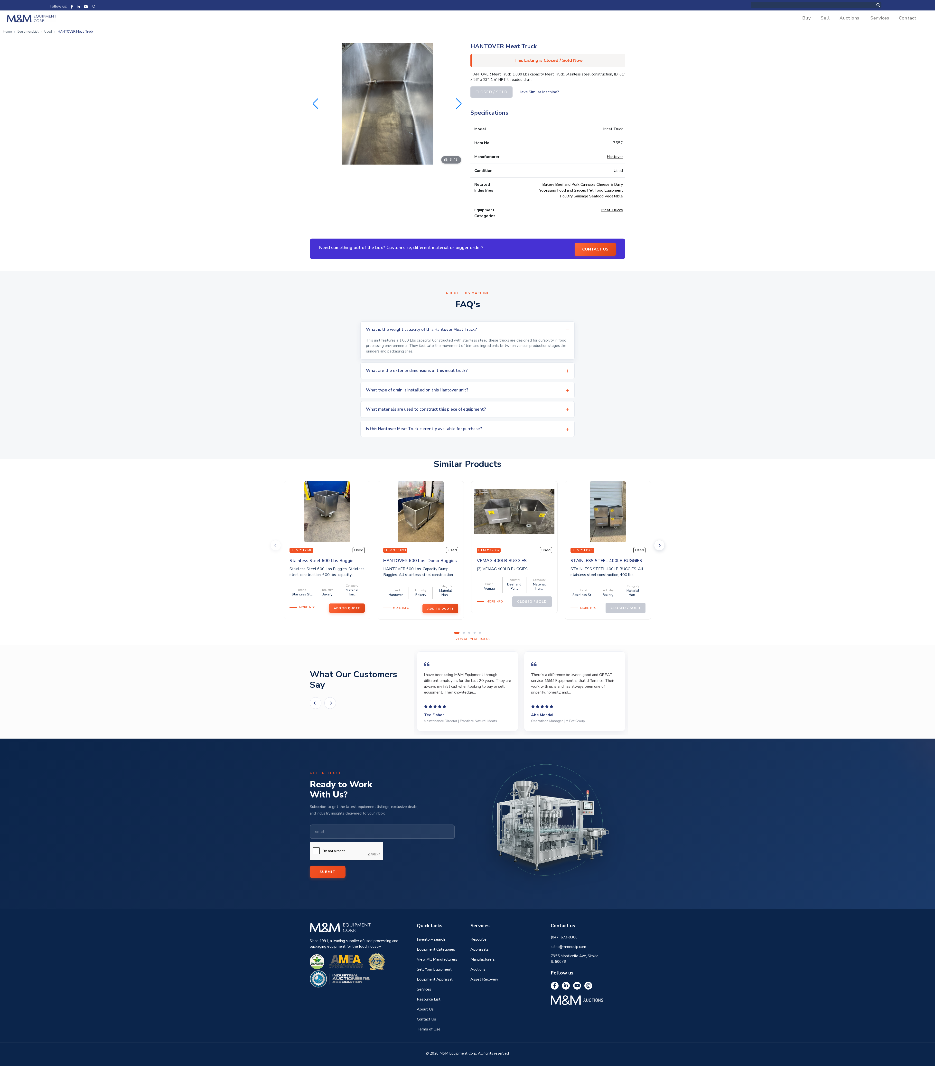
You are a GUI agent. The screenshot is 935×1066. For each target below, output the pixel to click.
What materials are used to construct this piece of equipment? (426, 409)
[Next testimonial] (330, 703)
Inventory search (431, 939)
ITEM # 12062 (488, 550)
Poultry (566, 196)
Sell (825, 18)
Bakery (548, 184)
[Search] (883, 5)
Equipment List (28, 31)
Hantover (615, 156)
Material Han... (352, 592)
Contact (907, 18)
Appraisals (479, 949)
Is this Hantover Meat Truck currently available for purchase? (424, 429)
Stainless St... (302, 594)
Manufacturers (482, 959)
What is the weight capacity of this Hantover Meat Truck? (421, 329)
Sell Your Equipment (434, 969)
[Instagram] (93, 6)
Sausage (581, 196)
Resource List (428, 999)
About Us (425, 1009)
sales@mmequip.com (568, 946)
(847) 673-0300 (564, 937)
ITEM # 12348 (301, 550)
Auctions (849, 18)
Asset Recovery (484, 979)
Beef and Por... (514, 586)
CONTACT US (595, 249)
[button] (459, 103)
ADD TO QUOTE (347, 608)
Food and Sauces (571, 190)
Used (48, 31)
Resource (478, 939)
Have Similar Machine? (538, 92)
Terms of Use (428, 1029)
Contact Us (426, 1019)
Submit (327, 872)
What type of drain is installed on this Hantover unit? (417, 390)
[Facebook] (72, 6)
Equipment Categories (436, 949)
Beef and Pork (567, 184)
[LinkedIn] (78, 6)
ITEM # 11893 (395, 550)
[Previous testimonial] (315, 703)
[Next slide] (659, 545)
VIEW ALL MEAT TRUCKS (472, 639)
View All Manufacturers (437, 959)
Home (7, 31)
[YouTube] (86, 6)
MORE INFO (307, 607)
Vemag (489, 588)
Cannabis (588, 184)
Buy (806, 18)
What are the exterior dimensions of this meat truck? (417, 370)
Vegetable (614, 196)
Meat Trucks (612, 210)
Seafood (596, 196)
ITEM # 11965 (582, 550)
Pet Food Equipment (605, 190)
